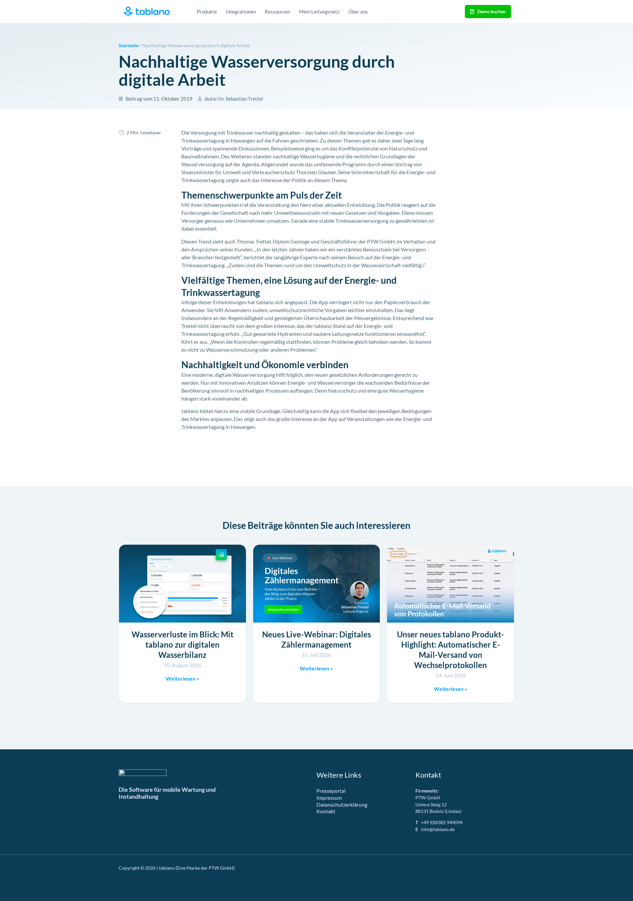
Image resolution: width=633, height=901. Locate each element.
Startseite (128, 45)
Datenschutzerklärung (341, 804)
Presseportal (331, 791)
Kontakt (325, 811)
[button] (14, 886)
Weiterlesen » (182, 678)
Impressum (329, 797)
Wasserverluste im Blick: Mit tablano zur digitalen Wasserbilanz (182, 644)
